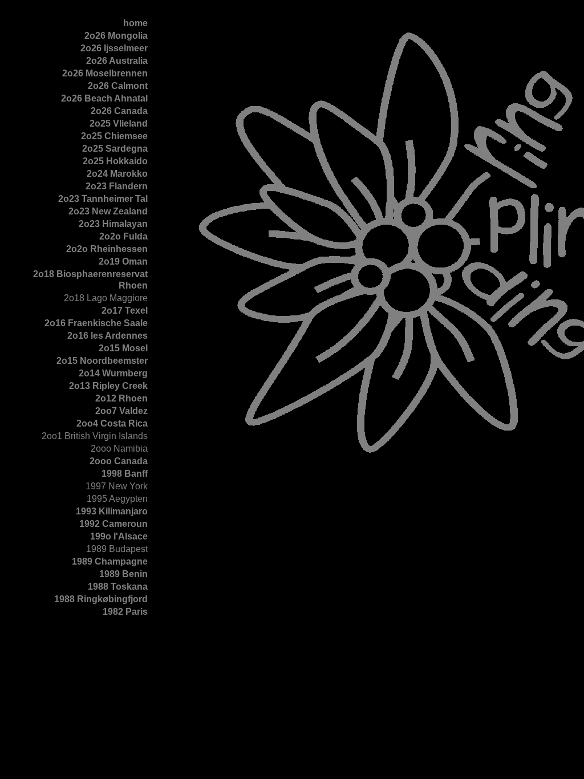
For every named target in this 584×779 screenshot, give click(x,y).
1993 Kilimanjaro (112, 511)
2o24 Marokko (117, 173)
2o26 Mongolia (116, 35)
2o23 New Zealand (108, 211)
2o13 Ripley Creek (108, 386)
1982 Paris (125, 611)
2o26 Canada (119, 111)
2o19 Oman (123, 261)
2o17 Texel (125, 310)
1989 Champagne (110, 561)
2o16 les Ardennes (107, 335)
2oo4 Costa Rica (112, 423)
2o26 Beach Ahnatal (104, 98)
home (135, 23)
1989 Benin (123, 574)
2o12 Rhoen (121, 398)
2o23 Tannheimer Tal (103, 199)
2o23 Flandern (117, 186)
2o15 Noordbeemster (102, 361)
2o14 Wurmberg (113, 373)
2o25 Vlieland (119, 123)
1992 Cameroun (113, 524)
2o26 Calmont (118, 86)
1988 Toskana (118, 586)
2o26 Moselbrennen (105, 73)
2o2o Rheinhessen (107, 249)
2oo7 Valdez (121, 411)
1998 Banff (125, 473)
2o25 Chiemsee (114, 136)
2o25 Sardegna (115, 148)
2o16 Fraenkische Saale (96, 323)
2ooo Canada (119, 461)
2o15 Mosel (123, 348)
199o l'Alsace (119, 536)
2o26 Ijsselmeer (114, 48)
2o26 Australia (117, 61)
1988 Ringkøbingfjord (101, 599)
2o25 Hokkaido (115, 161)
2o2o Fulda (123, 236)
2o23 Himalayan (113, 224)
